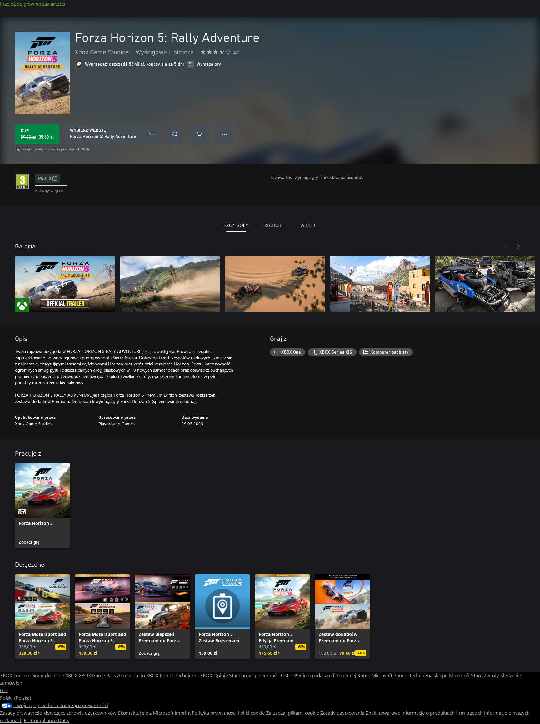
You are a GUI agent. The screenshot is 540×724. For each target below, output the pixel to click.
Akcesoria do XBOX (138, 675)
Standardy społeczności (254, 675)
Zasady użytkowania (342, 712)
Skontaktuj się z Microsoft (145, 712)
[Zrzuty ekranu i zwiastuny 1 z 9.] (65, 284)
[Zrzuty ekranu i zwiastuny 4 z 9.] (380, 284)
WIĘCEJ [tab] (307, 225)
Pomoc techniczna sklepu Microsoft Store (437, 675)
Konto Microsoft (375, 675)
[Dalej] (518, 246)
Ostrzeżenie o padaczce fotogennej (318, 675)
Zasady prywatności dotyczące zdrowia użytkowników (58, 712)
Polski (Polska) (15, 697)
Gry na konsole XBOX (55, 675)
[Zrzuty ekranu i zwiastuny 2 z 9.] (170, 284)
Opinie (220, 675)
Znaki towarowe (383, 712)
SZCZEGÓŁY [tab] (236, 225)
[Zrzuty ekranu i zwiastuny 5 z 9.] (485, 284)
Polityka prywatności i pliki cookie (228, 712)
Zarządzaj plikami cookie (292, 712)
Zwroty (491, 675)
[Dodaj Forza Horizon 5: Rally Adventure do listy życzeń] (174, 134)
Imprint (183, 712)
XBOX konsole (15, 675)
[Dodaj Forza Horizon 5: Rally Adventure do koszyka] (199, 134)
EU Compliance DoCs (46, 720)
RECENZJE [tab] (273, 225)
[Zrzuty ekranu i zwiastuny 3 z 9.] (275, 284)
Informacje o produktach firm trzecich (442, 712)
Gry (4, 690)
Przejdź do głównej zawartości (32, 3)
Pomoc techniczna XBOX (186, 675)
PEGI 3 (44, 178)
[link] (42, 505)
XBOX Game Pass (97, 675)
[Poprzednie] (506, 246)
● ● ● (225, 134)
